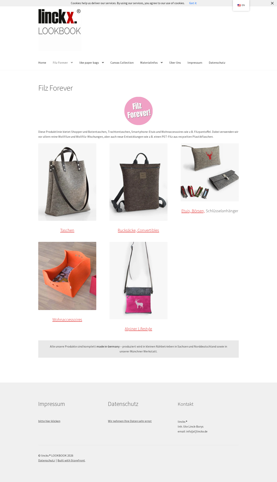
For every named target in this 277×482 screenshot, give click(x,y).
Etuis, (186, 210)
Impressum (194, 62)
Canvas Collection (122, 62)
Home (42, 62)
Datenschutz (217, 62)
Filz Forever (60, 62)
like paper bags (89, 62)
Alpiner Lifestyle (138, 328)
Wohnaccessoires (67, 319)
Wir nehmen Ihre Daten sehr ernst (130, 421)
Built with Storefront (71, 460)
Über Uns (175, 62)
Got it (193, 3)
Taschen (67, 230)
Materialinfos (149, 62)
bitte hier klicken (49, 421)
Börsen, (198, 210)
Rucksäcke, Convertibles (138, 230)
